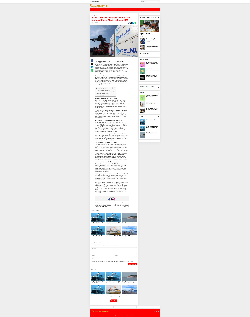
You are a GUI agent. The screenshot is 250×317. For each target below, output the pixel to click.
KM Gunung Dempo (112, 77)
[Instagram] (114, 199)
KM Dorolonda (121, 77)
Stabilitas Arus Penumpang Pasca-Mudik (105, 91)
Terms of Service (108, 315)
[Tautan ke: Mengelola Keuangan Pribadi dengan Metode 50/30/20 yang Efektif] (142, 71)
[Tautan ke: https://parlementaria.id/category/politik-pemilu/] (158, 54)
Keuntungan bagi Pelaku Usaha (103, 95)
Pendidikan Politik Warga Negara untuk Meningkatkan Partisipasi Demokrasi (151, 39)
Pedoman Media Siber (123, 315)
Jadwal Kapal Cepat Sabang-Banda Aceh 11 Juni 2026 (98, 223)
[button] (159, 2)
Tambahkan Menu (95, 1)
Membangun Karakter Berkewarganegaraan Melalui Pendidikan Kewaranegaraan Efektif (148, 34)
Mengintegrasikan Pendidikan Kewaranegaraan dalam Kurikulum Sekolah (152, 103)
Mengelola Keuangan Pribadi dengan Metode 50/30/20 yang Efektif (152, 69)
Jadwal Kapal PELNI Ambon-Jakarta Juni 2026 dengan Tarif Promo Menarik (129, 236)
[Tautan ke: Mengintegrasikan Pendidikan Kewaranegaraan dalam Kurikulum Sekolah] (142, 104)
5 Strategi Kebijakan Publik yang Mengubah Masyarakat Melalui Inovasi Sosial (151, 76)
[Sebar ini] (129, 23)
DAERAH (92, 23)
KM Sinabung (98, 78)
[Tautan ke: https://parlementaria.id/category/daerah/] (158, 117)
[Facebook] (109, 199)
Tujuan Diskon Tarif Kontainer (103, 90)
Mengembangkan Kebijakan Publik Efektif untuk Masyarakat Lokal (152, 63)
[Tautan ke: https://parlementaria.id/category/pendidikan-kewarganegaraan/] (158, 18)
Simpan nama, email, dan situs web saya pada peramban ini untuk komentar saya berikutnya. (112, 261)
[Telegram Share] (133, 23)
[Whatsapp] (135, 23)
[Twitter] (112, 199)
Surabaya (121, 61)
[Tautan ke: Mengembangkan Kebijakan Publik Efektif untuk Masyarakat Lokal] (142, 64)
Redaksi (141, 315)
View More (113, 300)
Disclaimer (137, 315)
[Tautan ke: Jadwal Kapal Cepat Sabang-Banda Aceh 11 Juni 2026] (142, 122)
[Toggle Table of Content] (112, 88)
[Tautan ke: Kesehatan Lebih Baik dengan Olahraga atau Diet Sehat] (142, 97)
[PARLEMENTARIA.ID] (99, 5)
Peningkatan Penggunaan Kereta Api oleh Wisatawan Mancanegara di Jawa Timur (121, 204)
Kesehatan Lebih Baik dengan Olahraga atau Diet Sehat (152, 96)
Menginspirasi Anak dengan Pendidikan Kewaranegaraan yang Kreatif (152, 46)
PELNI (109, 61)
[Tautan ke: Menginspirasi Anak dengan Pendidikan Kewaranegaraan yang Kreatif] (142, 47)
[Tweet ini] (131, 23)
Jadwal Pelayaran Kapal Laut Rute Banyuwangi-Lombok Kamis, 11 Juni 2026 (113, 223)
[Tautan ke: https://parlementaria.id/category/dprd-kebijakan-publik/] (158, 87)
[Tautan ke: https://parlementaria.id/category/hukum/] (158, 93)
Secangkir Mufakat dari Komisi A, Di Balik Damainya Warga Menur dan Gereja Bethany (152, 109)
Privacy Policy (131, 315)
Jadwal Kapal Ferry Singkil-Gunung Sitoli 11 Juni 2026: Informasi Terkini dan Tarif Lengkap (98, 236)
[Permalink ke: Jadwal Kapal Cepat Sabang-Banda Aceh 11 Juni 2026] (98, 217)
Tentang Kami (115, 315)
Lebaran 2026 (98, 65)
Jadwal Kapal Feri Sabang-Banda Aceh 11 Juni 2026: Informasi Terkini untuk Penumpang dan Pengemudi (129, 223)
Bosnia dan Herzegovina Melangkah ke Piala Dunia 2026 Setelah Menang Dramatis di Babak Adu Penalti (103, 204)
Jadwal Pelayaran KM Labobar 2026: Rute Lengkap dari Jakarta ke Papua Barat (113, 236)
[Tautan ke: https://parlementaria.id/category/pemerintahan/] (158, 59)
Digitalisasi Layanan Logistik (103, 93)
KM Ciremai (104, 77)
